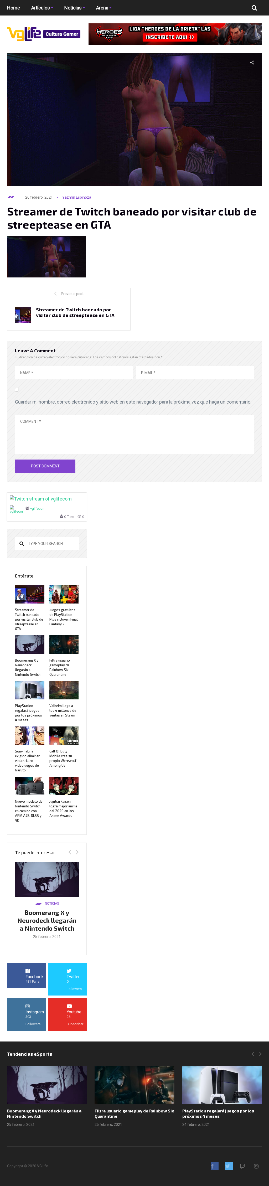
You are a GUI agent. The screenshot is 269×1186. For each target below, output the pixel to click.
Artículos (40, 8)
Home (13, 8)
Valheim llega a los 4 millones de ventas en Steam (62, 710)
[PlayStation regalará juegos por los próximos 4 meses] (222, 1085)
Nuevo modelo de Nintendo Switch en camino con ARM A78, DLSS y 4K (29, 810)
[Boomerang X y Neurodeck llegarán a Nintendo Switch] (47, 1085)
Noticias (73, 8)
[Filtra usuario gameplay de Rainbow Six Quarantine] (134, 1085)
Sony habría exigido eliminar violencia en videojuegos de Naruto (27, 760)
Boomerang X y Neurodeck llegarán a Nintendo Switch (46, 920)
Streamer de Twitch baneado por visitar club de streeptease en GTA (29, 619)
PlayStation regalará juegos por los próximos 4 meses (218, 1113)
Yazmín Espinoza (76, 197)
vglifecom (37, 509)
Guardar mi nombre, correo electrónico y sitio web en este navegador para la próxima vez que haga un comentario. (133, 402)
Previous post (72, 294)
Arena (102, 8)
